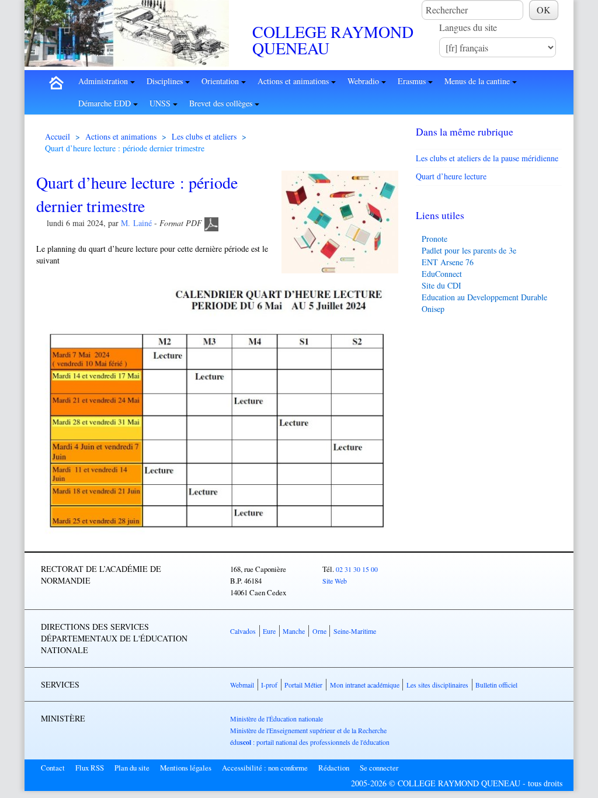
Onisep (433, 308)
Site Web (334, 580)
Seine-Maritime (354, 631)
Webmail (242, 684)
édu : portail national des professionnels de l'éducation (310, 742)
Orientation (221, 80)
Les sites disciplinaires (437, 684)
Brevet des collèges (222, 103)
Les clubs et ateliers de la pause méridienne (487, 158)
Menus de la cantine (478, 80)
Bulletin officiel (496, 684)
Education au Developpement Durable (484, 297)
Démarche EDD (105, 103)
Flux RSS (89, 767)
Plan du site (132, 767)
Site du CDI (441, 285)
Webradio (364, 80)
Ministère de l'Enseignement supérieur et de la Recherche (308, 730)
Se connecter (379, 767)
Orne (319, 631)
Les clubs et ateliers (204, 136)
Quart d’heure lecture (451, 176)
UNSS (161, 103)
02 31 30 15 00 (357, 569)
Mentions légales (185, 767)
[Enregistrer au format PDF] (211, 222)
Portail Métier (303, 684)
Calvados (243, 631)
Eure (269, 631)
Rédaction (333, 767)
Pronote (434, 238)
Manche (294, 631)
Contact (53, 767)
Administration (104, 80)
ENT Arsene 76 (448, 262)
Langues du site (468, 27)
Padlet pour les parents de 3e (469, 250)
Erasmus (413, 80)
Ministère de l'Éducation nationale (276, 718)
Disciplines (166, 80)
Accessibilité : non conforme (265, 767)
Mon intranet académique (364, 684)
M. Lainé (136, 222)
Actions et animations (294, 80)
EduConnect (442, 273)
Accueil (57, 136)
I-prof (269, 684)
